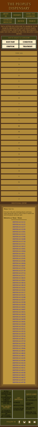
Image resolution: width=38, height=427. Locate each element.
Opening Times (29, 404)
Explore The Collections (31, 413)
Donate (16, 402)
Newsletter (18, 405)
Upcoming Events (30, 408)
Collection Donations (18, 409)
